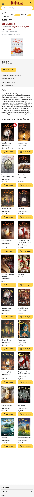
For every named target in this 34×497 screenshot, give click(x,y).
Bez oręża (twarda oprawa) (7, 275)
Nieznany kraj (22, 143)
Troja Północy (6, 143)
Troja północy (6, 308)
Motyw (23, 15)
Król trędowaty (6, 240)
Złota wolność (6, 209)
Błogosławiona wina (24, 437)
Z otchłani (21, 209)
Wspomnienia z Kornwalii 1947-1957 (8, 176)
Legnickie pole (23, 308)
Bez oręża (21, 406)
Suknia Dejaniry (23, 175)
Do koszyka (10, 70)
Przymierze (22, 340)
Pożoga (4, 437)
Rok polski (21, 274)
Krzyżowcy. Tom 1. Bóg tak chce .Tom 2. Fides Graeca (25, 373)
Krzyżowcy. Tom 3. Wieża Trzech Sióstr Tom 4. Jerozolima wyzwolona (25, 241)
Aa (12, 15)
